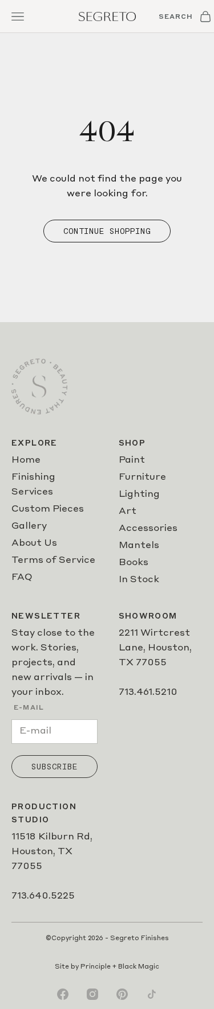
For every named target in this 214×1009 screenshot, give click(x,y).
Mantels (139, 545)
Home (26, 460)
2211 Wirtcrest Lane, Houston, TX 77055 (155, 648)
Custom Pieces (47, 509)
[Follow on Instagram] (92, 994)
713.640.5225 (43, 896)
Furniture (142, 477)
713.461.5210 (148, 692)
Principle (95, 967)
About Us (34, 543)
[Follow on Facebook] (62, 994)
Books (133, 562)
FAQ (22, 577)
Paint (132, 460)
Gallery (29, 526)
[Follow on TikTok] (152, 994)
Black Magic (138, 967)
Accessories (148, 528)
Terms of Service (53, 560)
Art (127, 511)
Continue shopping (107, 231)
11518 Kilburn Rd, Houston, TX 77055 (51, 852)
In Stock (139, 579)
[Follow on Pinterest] (122, 994)
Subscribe (54, 766)
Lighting (139, 494)
